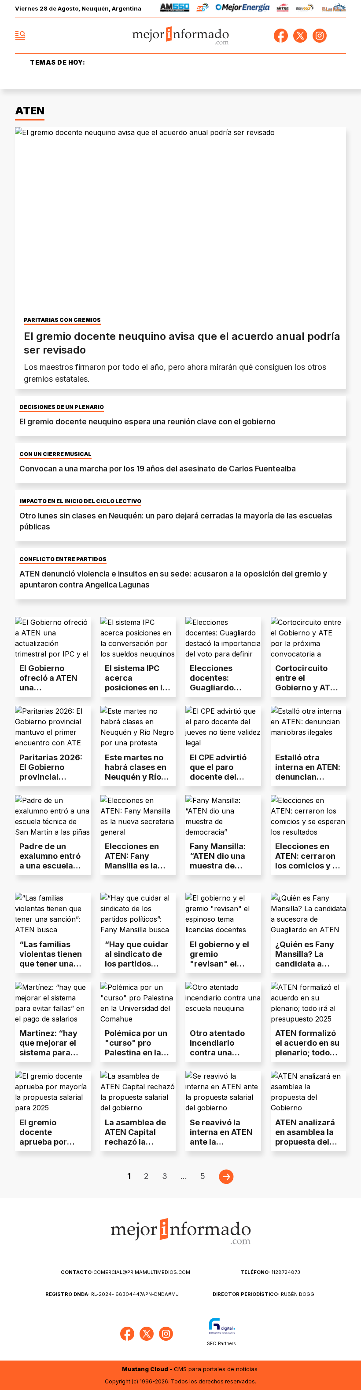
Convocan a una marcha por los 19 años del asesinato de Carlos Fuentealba (157, 468)
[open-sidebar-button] (20, 35)
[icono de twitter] (300, 36)
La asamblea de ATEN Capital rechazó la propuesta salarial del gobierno (135, 1146)
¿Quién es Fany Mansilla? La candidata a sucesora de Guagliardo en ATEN (304, 968)
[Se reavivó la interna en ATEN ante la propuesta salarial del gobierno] (223, 1092)
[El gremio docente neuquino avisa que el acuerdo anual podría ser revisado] (180, 220)
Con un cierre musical (55, 454)
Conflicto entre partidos (63, 559)
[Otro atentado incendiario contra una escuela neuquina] (223, 1003)
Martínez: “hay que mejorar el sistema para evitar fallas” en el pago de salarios (50, 1057)
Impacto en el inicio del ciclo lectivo (80, 501)
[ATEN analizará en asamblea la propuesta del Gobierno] (308, 1092)
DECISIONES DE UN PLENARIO (61, 407)
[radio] (175, 9)
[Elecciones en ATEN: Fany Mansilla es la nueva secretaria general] (138, 816)
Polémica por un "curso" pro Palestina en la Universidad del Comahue (136, 1052)
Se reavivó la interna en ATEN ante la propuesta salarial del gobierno (221, 1146)
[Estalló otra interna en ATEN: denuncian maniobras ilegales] (308, 727)
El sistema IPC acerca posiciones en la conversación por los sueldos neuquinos (136, 692)
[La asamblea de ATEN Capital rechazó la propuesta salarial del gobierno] (138, 1092)
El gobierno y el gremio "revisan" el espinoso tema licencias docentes (219, 968)
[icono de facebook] (281, 36)
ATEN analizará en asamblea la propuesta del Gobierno (305, 1137)
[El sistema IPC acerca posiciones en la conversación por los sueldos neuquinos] (138, 638)
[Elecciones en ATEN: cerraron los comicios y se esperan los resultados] (308, 816)
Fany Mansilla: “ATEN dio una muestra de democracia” (218, 861)
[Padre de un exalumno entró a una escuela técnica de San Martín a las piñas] (53, 816)
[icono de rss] (339, 36)
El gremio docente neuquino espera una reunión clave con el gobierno (147, 421)
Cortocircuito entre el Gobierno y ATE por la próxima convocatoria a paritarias (305, 692)
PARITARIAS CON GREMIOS (62, 320)
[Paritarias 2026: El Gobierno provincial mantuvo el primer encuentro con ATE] (53, 727)
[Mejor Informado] (181, 35)
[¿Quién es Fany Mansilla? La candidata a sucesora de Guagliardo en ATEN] (308, 914)
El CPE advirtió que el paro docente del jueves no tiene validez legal (219, 777)
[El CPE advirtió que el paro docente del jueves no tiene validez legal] (223, 727)
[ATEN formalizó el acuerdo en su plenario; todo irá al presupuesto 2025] (308, 1003)
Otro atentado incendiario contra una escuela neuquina (217, 1052)
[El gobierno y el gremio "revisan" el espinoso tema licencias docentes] (223, 914)
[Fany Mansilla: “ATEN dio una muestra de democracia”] (223, 816)
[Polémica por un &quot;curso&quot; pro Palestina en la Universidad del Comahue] (138, 1003)
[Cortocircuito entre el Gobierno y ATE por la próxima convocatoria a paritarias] (308, 638)
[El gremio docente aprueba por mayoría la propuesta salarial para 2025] (53, 1092)
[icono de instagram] (320, 36)
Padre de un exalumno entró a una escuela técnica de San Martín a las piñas (50, 870)
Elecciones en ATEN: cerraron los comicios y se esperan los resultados (308, 866)
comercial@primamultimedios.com (125, 1272)
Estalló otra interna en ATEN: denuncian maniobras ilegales (307, 777)
